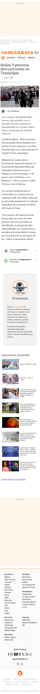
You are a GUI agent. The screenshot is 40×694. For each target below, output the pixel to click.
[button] (3, 58)
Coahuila (11, 57)
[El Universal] (20, 287)
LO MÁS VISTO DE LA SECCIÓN (13, 479)
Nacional (4, 82)
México (31, 57)
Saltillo (21, 57)
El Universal (14, 111)
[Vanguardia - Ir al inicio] (20, 53)
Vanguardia (17, 307)
